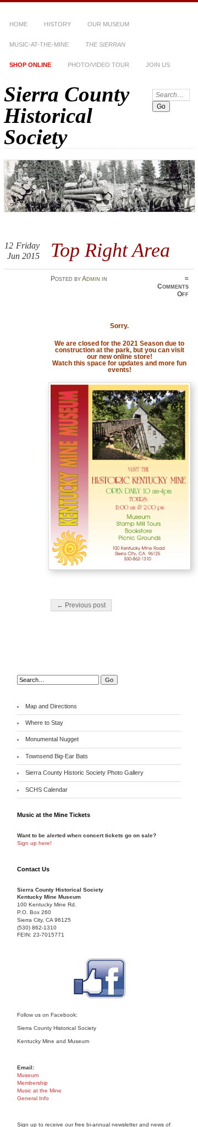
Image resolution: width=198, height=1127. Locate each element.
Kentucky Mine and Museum (53, 1041)
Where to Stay (44, 722)
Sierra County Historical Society (66, 115)
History (57, 24)
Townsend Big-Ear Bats (56, 756)
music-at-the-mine (39, 44)
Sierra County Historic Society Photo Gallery (84, 772)
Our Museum (108, 24)
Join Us (158, 64)
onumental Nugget (54, 739)
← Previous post (81, 605)
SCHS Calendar (46, 789)
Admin (91, 279)
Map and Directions (51, 706)
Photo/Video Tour (98, 64)
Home (18, 24)
